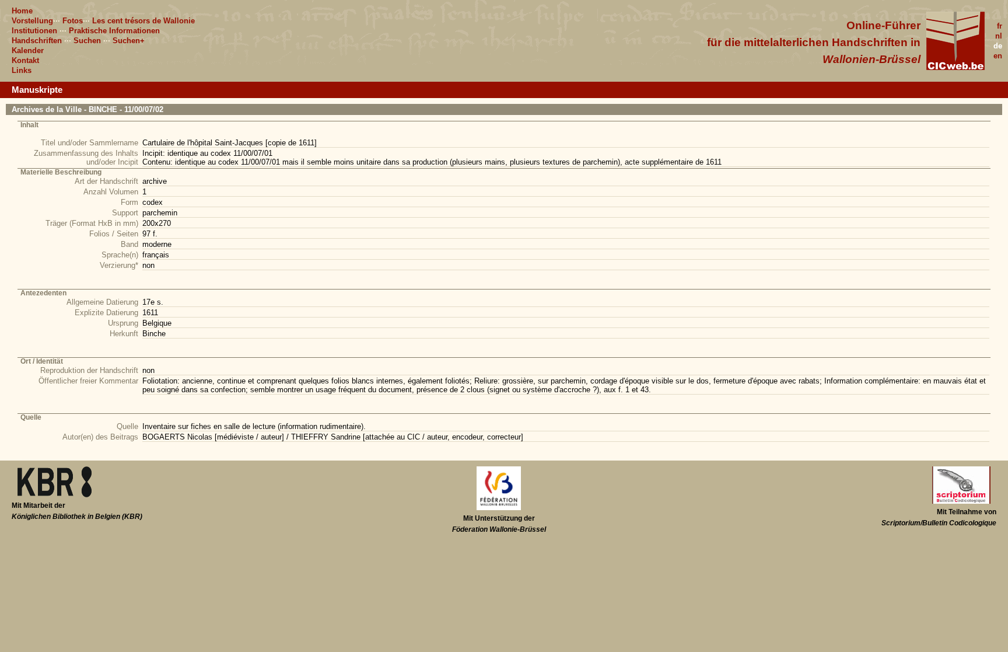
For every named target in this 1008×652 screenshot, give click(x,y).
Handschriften (37, 40)
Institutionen (34, 30)
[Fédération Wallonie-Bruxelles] (499, 507)
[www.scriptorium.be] (961, 501)
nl (998, 36)
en (997, 55)
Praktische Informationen (114, 30)
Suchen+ (129, 40)
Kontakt (25, 60)
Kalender (28, 50)
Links (22, 70)
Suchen (87, 40)
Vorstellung (32, 20)
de (997, 45)
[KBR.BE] (54, 494)
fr (999, 26)
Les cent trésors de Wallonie (143, 20)
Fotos (72, 20)
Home (22, 10)
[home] (955, 67)
